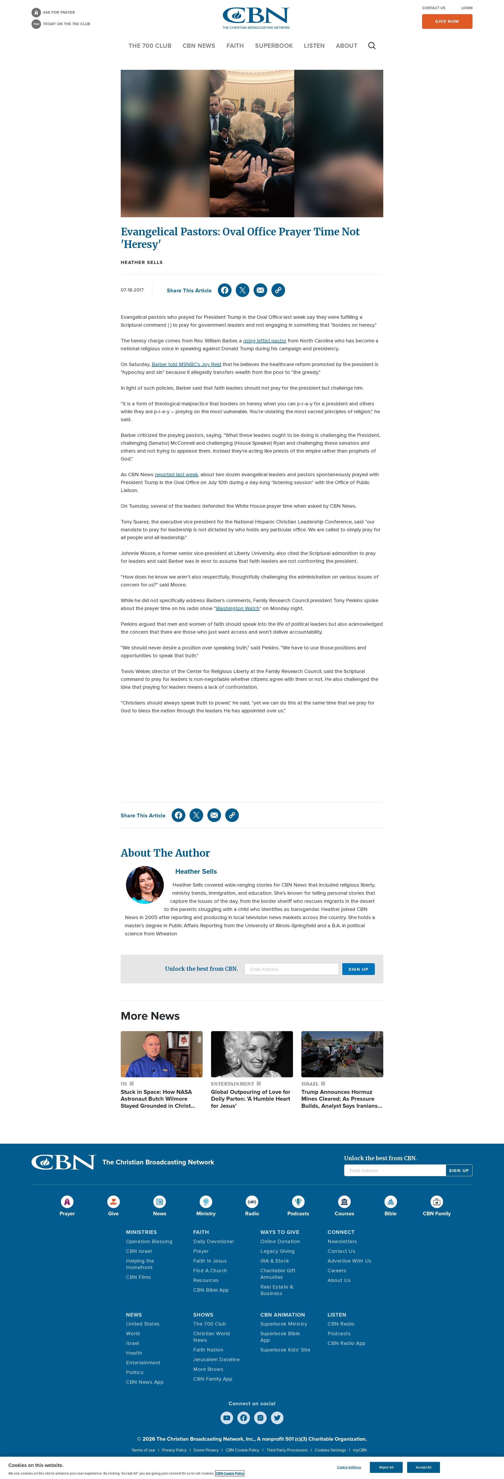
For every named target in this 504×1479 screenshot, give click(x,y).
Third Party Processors (287, 1450)
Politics (135, 1372)
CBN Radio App (347, 1343)
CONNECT (341, 1232)
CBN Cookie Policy (242, 1450)
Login (466, 7)
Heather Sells (142, 262)
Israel (132, 1343)
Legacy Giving (277, 1251)
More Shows (208, 1369)
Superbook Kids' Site (285, 1350)
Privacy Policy (174, 1450)
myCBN (360, 1450)
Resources (206, 1280)
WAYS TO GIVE (280, 1232)
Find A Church (210, 1271)
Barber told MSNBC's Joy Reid (186, 364)
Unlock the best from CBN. (201, 969)
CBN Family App (212, 1379)
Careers (337, 1271)
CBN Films (138, 1277)
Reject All (386, 1467)
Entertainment (143, 1363)
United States (143, 1324)
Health (134, 1353)
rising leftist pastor (264, 341)
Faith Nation (208, 1350)
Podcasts (339, 1333)
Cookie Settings (349, 1467)
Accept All (423, 1467)
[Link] (278, 290)
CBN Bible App (211, 1290)
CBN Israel (139, 1251)
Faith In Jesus (210, 1261)
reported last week (176, 474)
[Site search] (372, 48)
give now (447, 21)
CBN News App (145, 1382)
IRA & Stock (274, 1261)
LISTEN (314, 45)
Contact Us (433, 7)
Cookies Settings (330, 1450)
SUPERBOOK (274, 45)
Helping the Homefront (140, 1264)
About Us (339, 1280)
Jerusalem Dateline (216, 1359)
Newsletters (342, 1241)
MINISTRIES (141, 1232)
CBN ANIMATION (282, 1314)
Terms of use (143, 1450)
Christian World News (211, 1336)
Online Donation (280, 1241)
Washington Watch (238, 608)
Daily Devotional (213, 1241)
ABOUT (347, 45)
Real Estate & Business (276, 1290)
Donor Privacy (206, 1450)
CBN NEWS (199, 45)
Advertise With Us (350, 1261)
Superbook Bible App (280, 1336)
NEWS (134, 1314)
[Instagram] (260, 1418)
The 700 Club (150, 45)
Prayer (201, 1251)
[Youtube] (226, 1418)
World (133, 1333)
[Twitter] (242, 290)
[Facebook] (225, 290)
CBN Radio (341, 1324)
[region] (252, 1468)
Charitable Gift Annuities (278, 1274)
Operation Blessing (149, 1241)
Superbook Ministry (283, 1324)
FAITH (235, 45)
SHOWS (203, 1314)
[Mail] (260, 290)
